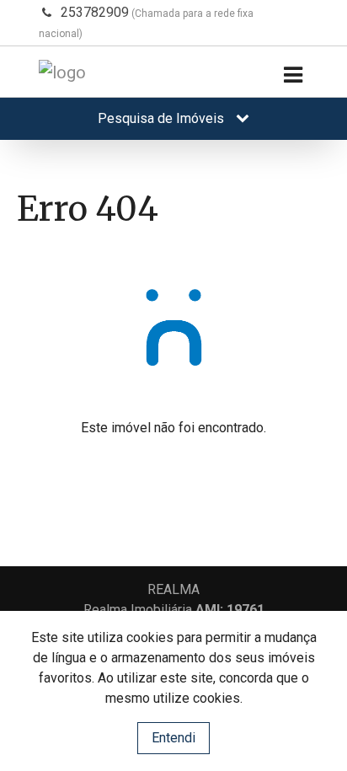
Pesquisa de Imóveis (162, 118)
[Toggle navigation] (292, 75)
